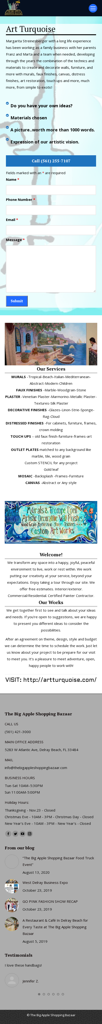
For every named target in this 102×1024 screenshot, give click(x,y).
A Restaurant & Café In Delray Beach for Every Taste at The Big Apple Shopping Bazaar (55, 927)
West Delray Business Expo (45, 882)
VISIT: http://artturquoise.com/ (51, 680)
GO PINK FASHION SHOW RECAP (50, 901)
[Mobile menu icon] (93, 8)
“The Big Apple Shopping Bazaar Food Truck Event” (58, 861)
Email (12, 219)
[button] (39, 994)
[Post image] (12, 862)
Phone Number (20, 199)
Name (12, 179)
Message (15, 239)
